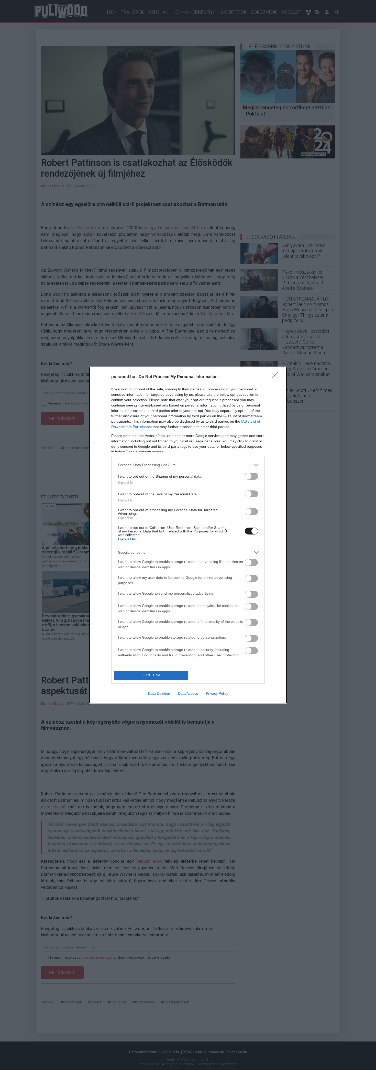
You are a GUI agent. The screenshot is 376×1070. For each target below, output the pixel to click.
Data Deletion (159, 693)
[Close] (276, 377)
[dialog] (188, 535)
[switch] (251, 476)
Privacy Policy (217, 693)
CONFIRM (151, 675)
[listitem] (188, 465)
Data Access (188, 693)
